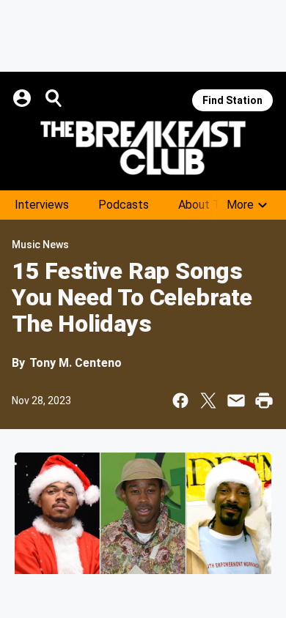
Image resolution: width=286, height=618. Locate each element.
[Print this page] (264, 400)
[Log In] (23, 98)
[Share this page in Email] (236, 400)
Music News (40, 244)
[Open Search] (54, 98)
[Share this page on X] (208, 400)
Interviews (42, 205)
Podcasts (123, 205)
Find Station (232, 100)
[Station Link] (143, 148)
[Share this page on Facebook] (180, 400)
